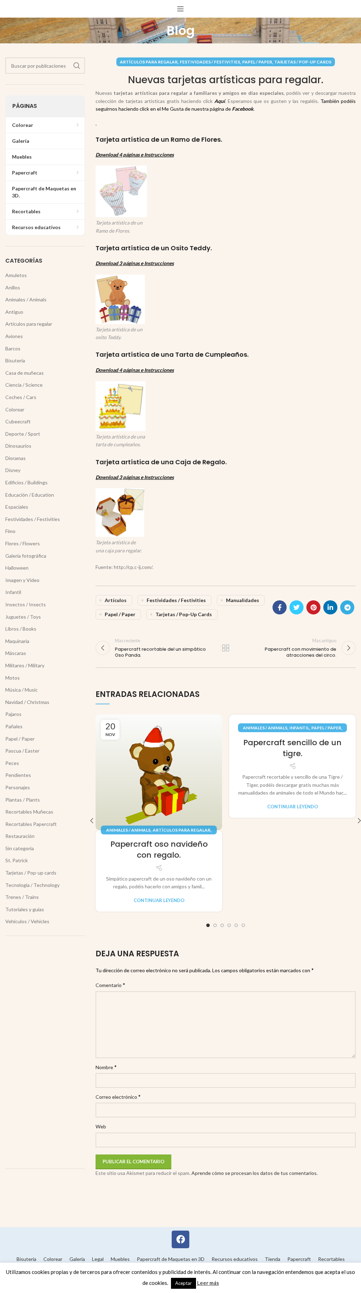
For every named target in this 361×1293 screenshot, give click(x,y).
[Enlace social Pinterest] (313, 607)
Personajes (17, 787)
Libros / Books (20, 629)
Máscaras (15, 653)
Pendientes (18, 775)
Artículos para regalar (149, 62)
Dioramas (15, 458)
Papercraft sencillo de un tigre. (292, 748)
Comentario (110, 984)
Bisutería (15, 360)
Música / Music (21, 690)
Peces (12, 763)
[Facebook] (180, 1239)
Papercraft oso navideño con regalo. (159, 849)
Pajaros (13, 714)
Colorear (14, 409)
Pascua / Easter (22, 751)
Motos (12, 678)
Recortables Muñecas (29, 812)
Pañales (14, 726)
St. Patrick (16, 860)
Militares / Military (24, 665)
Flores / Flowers (22, 543)
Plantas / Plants (22, 800)
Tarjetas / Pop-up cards (302, 62)
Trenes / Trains (22, 897)
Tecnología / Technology (32, 885)
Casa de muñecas (24, 373)
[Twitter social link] (296, 607)
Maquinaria (17, 641)
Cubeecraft (18, 421)
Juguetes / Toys (23, 617)
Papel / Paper (257, 62)
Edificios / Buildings (26, 482)
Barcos (12, 348)
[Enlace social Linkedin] (330, 607)
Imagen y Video (22, 580)
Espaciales (16, 507)
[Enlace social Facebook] (280, 607)
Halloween (17, 568)
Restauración (20, 836)
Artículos (116, 600)
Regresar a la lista (225, 648)
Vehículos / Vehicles (27, 921)
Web (101, 1126)
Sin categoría (19, 848)
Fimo (10, 531)
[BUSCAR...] (77, 65)
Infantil (299, 727)
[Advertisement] (45, 1052)
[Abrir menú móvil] (180, 9)
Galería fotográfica (25, 556)
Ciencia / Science (24, 385)
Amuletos (16, 275)
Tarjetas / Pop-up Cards (183, 614)
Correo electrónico (118, 1096)
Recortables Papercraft (31, 824)
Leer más (208, 1283)
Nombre (106, 1067)
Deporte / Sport (22, 434)
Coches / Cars (20, 397)
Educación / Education (29, 495)
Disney (12, 470)
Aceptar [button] (183, 1283)
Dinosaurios (18, 446)
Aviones (14, 336)
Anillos (12, 287)
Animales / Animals (128, 830)
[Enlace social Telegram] (347, 607)
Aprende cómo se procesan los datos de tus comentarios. (254, 1173)
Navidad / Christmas (27, 702)
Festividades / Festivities (210, 62)
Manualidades (242, 600)
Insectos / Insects (25, 604)
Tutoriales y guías (24, 909)
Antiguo (14, 312)
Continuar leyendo (159, 900)
